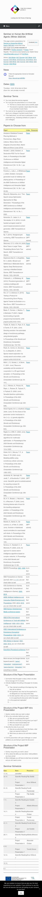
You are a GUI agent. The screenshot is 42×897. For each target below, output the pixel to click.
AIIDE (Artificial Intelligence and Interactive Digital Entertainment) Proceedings (14, 600)
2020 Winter (12, 62)
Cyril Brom (25, 54)
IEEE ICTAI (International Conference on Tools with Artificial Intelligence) (14, 620)
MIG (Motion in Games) (11, 641)
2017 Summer (20, 57)
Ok (21, 893)
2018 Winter (12, 60)
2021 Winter (29, 62)
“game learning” (9, 667)
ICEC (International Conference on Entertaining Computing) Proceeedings (15, 632)
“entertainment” (17, 664)
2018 (22, 603)
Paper (28, 133)
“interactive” (7, 664)
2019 (5, 594)
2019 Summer (21, 60)
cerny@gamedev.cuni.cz (11, 54)
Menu (7, 26)
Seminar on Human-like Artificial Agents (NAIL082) (13, 44)
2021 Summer (21, 62)
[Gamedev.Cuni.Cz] (21, 9)
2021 (19, 568)
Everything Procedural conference (14, 650)
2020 (23, 568)
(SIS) (12, 83)
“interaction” (18, 667)
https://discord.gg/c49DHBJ (17, 78)
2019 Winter (29, 60)
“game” (17, 661)
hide (36, 42)
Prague (26, 50)
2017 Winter (28, 57)
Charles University (17, 50)
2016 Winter (12, 57)
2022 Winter (12, 64)
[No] (39, 889)
